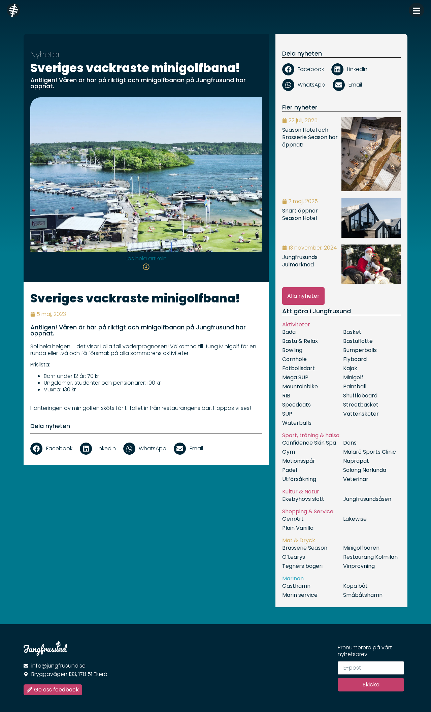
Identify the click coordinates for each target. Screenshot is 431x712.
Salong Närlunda (364, 470)
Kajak (350, 368)
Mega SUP (295, 377)
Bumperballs (360, 350)
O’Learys (293, 557)
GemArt (293, 519)
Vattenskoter (361, 414)
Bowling (292, 350)
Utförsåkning (299, 479)
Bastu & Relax (300, 341)
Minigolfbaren (361, 548)
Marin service (300, 595)
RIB (286, 395)
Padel (289, 470)
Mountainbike (300, 386)
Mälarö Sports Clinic (369, 452)
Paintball (354, 386)
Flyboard (355, 359)
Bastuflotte (358, 341)
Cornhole (294, 359)
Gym (288, 452)
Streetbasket (360, 405)
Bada (289, 332)
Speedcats (296, 405)
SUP (287, 414)
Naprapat (356, 461)
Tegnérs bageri (302, 566)
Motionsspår (298, 461)
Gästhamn (296, 586)
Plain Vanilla (297, 528)
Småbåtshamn (363, 595)
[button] (53, 449)
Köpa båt (355, 586)
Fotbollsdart (298, 368)
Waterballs (296, 423)
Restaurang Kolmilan (370, 557)
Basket (352, 332)
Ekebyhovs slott (303, 499)
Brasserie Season (304, 548)
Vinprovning (359, 566)
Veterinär (355, 479)
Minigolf (353, 377)
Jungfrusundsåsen (367, 499)
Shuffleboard (360, 395)
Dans (350, 443)
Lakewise (355, 519)
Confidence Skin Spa (309, 443)
